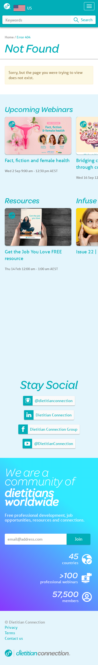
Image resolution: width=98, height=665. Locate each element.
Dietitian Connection (53, 414)
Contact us (14, 638)
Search (86, 19)
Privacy (11, 627)
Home (9, 37)
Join (78, 539)
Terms (10, 632)
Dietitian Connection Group (53, 429)
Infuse (86, 200)
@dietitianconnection (53, 400)
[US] (20, 8)
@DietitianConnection (53, 443)
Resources (22, 200)
